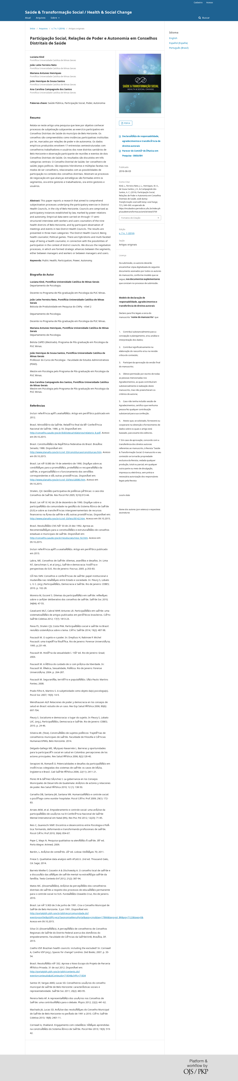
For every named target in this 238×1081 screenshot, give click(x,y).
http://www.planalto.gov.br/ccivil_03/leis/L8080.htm (57, 479)
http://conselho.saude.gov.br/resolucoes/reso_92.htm (59, 537)
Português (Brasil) (178, 47)
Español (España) (178, 42)
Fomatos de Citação (130, 217)
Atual (28, 17)
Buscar (206, 17)
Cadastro (198, 2)
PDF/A (127, 123)
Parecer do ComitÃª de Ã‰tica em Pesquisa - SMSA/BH (140, 153)
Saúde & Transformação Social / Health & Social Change (78, 12)
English (173, 38)
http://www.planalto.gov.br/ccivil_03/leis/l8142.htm (57, 518)
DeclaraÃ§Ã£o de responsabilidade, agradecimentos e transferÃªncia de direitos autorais (141, 141)
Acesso (209, 2)
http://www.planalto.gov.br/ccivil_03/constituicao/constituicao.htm (66, 452)
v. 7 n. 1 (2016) (58, 28)
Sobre (54, 17)
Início (32, 28)
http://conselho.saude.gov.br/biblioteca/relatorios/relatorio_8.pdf (65, 432)
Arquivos (40, 17)
